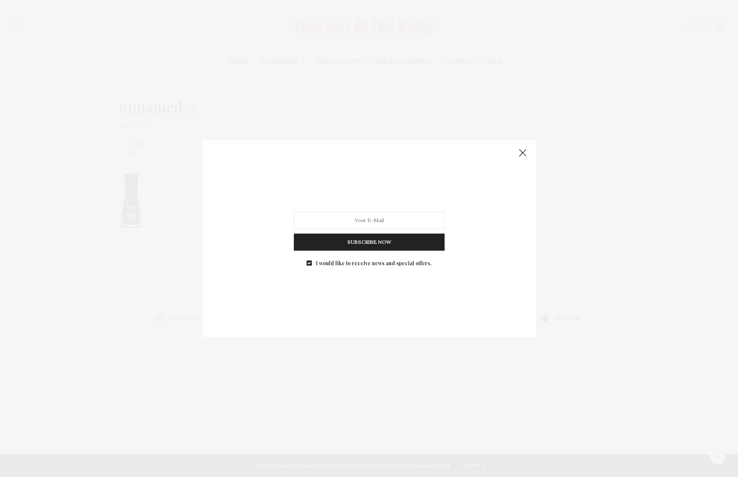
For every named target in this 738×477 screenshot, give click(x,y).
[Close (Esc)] (522, 153)
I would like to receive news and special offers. (373, 262)
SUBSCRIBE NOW (369, 241)
